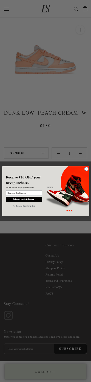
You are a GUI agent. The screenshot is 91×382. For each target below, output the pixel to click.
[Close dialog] (86, 169)
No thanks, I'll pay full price (24, 206)
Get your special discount (23, 199)
